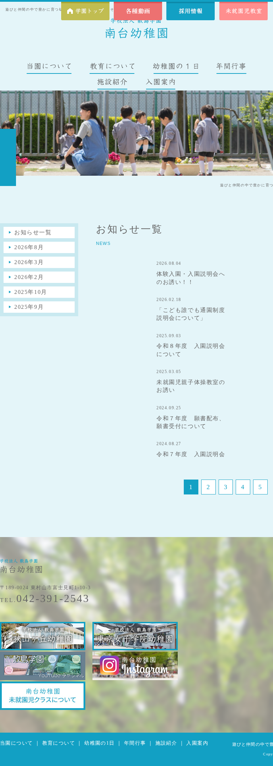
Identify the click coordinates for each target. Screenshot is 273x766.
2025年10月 (30, 292)
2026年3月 (29, 262)
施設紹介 (166, 743)
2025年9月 (29, 307)
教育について (58, 743)
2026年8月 (29, 247)
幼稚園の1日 (99, 743)
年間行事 (135, 743)
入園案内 (197, 743)
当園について (16, 743)
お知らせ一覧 (33, 232)
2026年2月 (29, 277)
